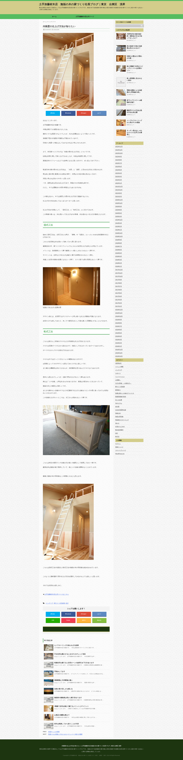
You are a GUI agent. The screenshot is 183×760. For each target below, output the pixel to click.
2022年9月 (118, 156)
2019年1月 (118, 229)
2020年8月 (118, 210)
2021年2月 (118, 196)
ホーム (54, 16)
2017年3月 (118, 299)
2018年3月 (118, 259)
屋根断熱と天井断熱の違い (63, 680)
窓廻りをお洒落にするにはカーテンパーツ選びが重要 (65, 734)
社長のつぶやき (120, 426)
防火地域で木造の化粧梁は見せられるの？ (134, 47)
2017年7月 (118, 286)
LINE (53, 620)
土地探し (118, 380)
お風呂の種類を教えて (62, 715)
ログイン (118, 443)
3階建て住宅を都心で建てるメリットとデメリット (71, 706)
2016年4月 (118, 336)
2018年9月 (118, 239)
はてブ (99, 113)
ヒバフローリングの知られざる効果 (66, 645)
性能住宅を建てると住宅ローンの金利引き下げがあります (74, 662)
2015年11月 (118, 353)
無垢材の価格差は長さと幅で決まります (68, 697)
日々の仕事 (118, 400)
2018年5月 (118, 253)
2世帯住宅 (118, 363)
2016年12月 (119, 309)
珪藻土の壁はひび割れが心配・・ (134, 57)
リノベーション (120, 376)
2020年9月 (118, 206)
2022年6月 (118, 166)
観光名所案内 (119, 430)
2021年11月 (118, 190)
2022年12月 (119, 146)
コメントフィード (120, 450)
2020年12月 (119, 200)
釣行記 (117, 436)
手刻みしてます (59, 671)
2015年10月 (119, 356)
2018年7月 (118, 246)
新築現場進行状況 (120, 396)
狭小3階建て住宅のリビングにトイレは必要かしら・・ (135, 68)
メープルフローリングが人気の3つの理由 (134, 121)
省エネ (117, 423)
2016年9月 (118, 319)
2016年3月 (118, 339)
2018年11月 (118, 233)
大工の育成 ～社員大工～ (123, 383)
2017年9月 (118, 279)
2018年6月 (118, 249)
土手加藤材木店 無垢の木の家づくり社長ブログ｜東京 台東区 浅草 (82, 4)
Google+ (84, 113)
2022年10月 (119, 153)
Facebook (68, 113)
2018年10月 (119, 236)
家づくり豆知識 (59, 603)
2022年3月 (118, 176)
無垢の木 (118, 413)
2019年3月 (118, 223)
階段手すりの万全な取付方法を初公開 (134, 111)
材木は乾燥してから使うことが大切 (66, 724)
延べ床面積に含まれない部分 (134, 79)
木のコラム (118, 403)
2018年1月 (118, 266)
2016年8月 (118, 323)
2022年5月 (118, 170)
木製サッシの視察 (54, 732)
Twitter (53, 113)
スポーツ (118, 373)
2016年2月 (118, 343)
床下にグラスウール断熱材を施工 (134, 101)
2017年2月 (118, 303)
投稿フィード (119, 447)
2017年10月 (119, 276)
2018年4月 (118, 256)
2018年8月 (118, 243)
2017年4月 (118, 296)
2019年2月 (118, 226)
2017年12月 (119, 269)
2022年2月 (118, 180)
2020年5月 (118, 213)
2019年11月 (118, 219)
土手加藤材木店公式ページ (85, 16)
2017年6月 (118, 289)
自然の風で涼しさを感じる (63, 689)
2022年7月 (118, 163)
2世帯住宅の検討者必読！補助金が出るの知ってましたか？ (134, 36)
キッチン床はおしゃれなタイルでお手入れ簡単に (134, 132)
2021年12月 (119, 186)
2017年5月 (118, 293)
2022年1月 (118, 183)
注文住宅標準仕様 (120, 410)
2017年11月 (118, 273)
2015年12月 (119, 349)
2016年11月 (118, 313)
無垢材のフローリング (122, 420)
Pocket (68, 620)
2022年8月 (118, 160)
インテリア (49, 603)
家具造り (118, 390)
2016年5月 (118, 333)
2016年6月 (118, 329)
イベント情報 (119, 366)
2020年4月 (118, 216)
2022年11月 (118, 150)
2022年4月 (118, 173)
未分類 (117, 406)
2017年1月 (118, 306)
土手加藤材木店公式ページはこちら (56, 594)
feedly (100, 620)
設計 (67, 603)
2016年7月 (118, 326)
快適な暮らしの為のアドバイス (124, 393)
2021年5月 (118, 193)
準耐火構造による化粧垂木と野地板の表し (134, 91)
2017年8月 (118, 283)
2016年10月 (119, 316)
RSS (84, 620)
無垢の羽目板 (119, 416)
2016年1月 (118, 346)
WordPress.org (119, 453)
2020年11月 (118, 203)
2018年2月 (118, 263)
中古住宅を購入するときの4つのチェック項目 (70, 654)
